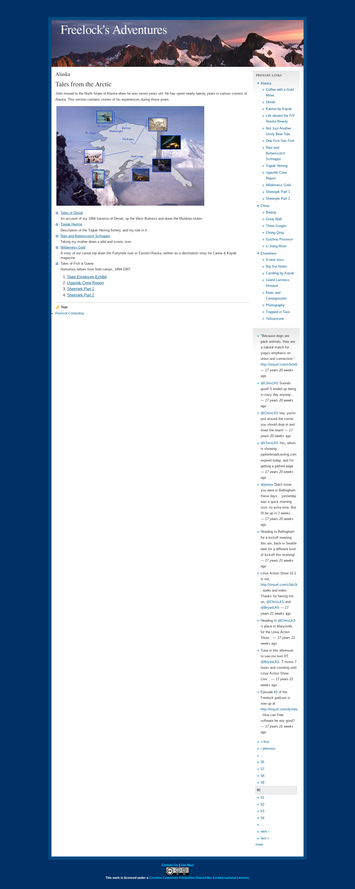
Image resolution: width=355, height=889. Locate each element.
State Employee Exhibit (87, 277)
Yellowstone (275, 319)
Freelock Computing (69, 313)
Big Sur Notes (276, 266)
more (259, 844)
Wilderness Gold (73, 247)
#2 (276, 692)
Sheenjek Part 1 (80, 289)
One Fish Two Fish (280, 141)
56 (262, 762)
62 (262, 804)
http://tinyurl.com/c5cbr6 (279, 364)
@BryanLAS (270, 607)
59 (262, 782)
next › (265, 831)
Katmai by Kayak (279, 109)
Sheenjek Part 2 (80, 295)
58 (262, 776)
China (265, 206)
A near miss (275, 260)
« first (265, 742)
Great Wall (274, 219)
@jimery (267, 484)
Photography (275, 305)
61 (262, 798)
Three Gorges (276, 226)
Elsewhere (268, 253)
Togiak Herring (71, 224)
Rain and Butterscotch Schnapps (85, 236)
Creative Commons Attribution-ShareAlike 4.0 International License (199, 878)
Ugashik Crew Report (85, 283)
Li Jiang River (276, 246)
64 (262, 818)
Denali (270, 102)
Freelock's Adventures (114, 29)
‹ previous (268, 748)
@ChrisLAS (269, 383)
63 (262, 811)
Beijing (271, 212)
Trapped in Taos (278, 312)
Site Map (187, 865)
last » (265, 838)
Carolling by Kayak (280, 273)
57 (262, 769)
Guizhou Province (279, 239)
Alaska (266, 83)
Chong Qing (275, 233)
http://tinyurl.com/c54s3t (279, 585)
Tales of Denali (72, 213)
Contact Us (170, 865)
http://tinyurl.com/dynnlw (279, 709)
